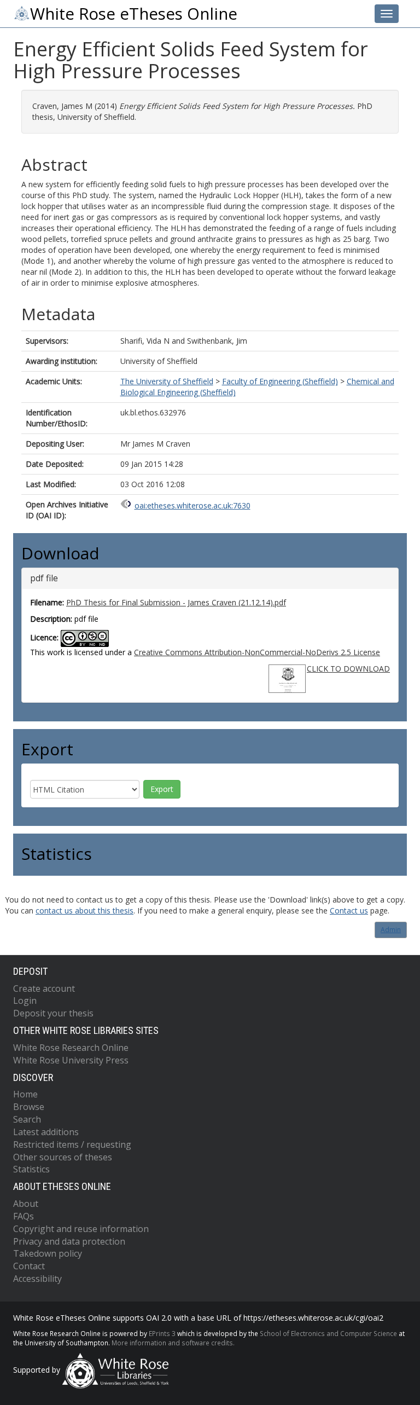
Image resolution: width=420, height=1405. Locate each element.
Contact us (349, 910)
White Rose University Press (71, 1060)
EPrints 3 (162, 1333)
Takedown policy (47, 1253)
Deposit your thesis (53, 1013)
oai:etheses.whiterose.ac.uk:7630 (192, 505)
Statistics (31, 1169)
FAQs (23, 1216)
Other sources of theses (62, 1157)
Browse (28, 1107)
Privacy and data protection (69, 1241)
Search (27, 1119)
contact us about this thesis (84, 910)
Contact (29, 1266)
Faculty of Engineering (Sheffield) (280, 381)
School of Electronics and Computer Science (328, 1333)
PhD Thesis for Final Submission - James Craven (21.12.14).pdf (176, 602)
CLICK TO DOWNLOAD (348, 668)
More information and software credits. (173, 1342)
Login (25, 1001)
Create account (44, 988)
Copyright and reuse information (81, 1229)
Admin (391, 929)
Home (25, 1094)
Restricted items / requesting (72, 1144)
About (25, 1204)
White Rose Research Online (71, 1048)
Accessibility (37, 1279)
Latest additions (46, 1132)
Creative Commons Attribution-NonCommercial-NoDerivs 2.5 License (257, 652)
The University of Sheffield (166, 381)
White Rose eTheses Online (133, 14)
